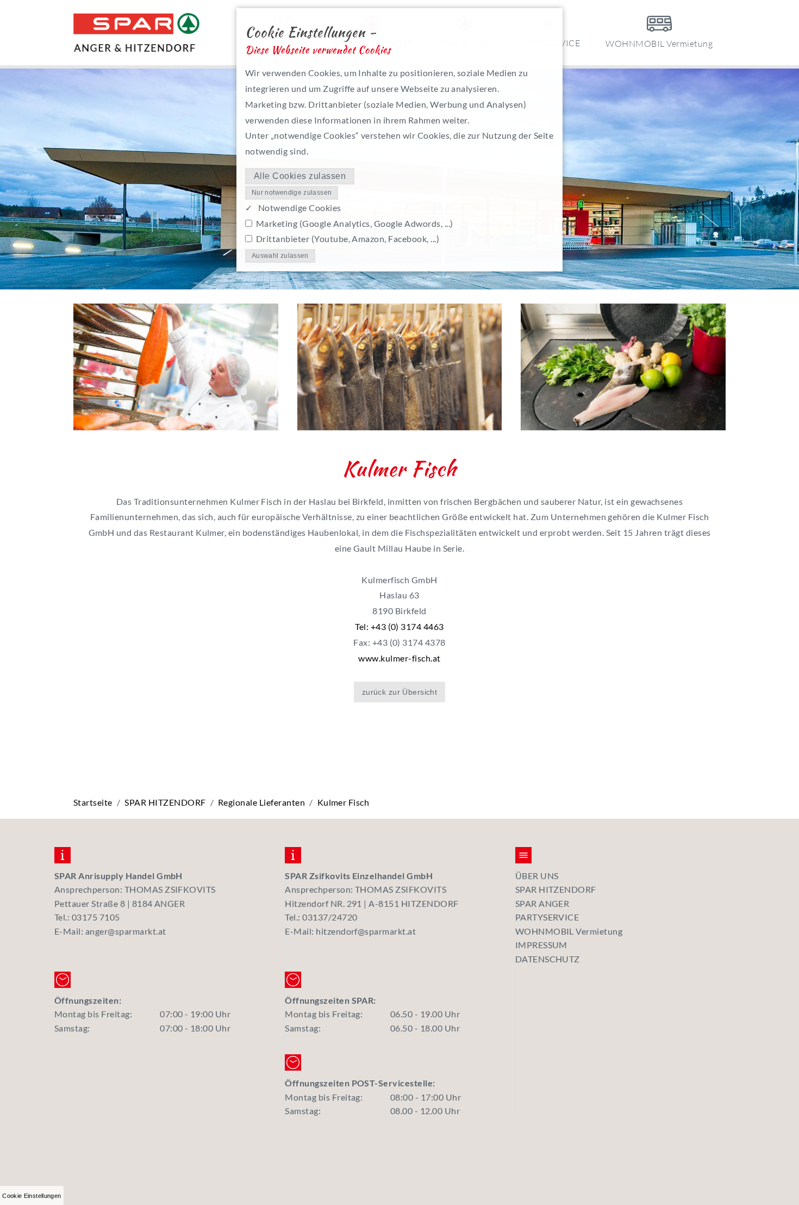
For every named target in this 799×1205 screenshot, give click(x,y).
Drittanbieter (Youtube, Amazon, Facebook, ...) (347, 238)
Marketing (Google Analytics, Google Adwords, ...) (354, 223)
